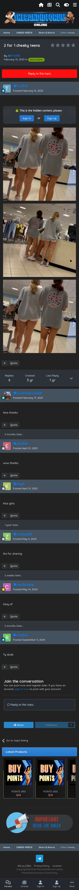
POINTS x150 (19, 791)
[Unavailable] (39, 164)
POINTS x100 (50, 791)
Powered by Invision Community (39, 872)
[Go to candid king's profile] (7, 587)
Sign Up (52, 118)
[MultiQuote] (5, 363)
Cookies (57, 865)
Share (20, 724)
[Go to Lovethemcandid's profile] (7, 395)
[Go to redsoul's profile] (7, 637)
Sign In (27, 118)
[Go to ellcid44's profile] (7, 446)
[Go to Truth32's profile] (7, 88)
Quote (13, 363)
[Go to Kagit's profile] (7, 486)
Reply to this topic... (22, 704)
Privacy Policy (41, 865)
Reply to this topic (39, 73)
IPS (19, 865)
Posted (28, 90)
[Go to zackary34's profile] (7, 537)
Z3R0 (28, 865)
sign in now (22, 689)
